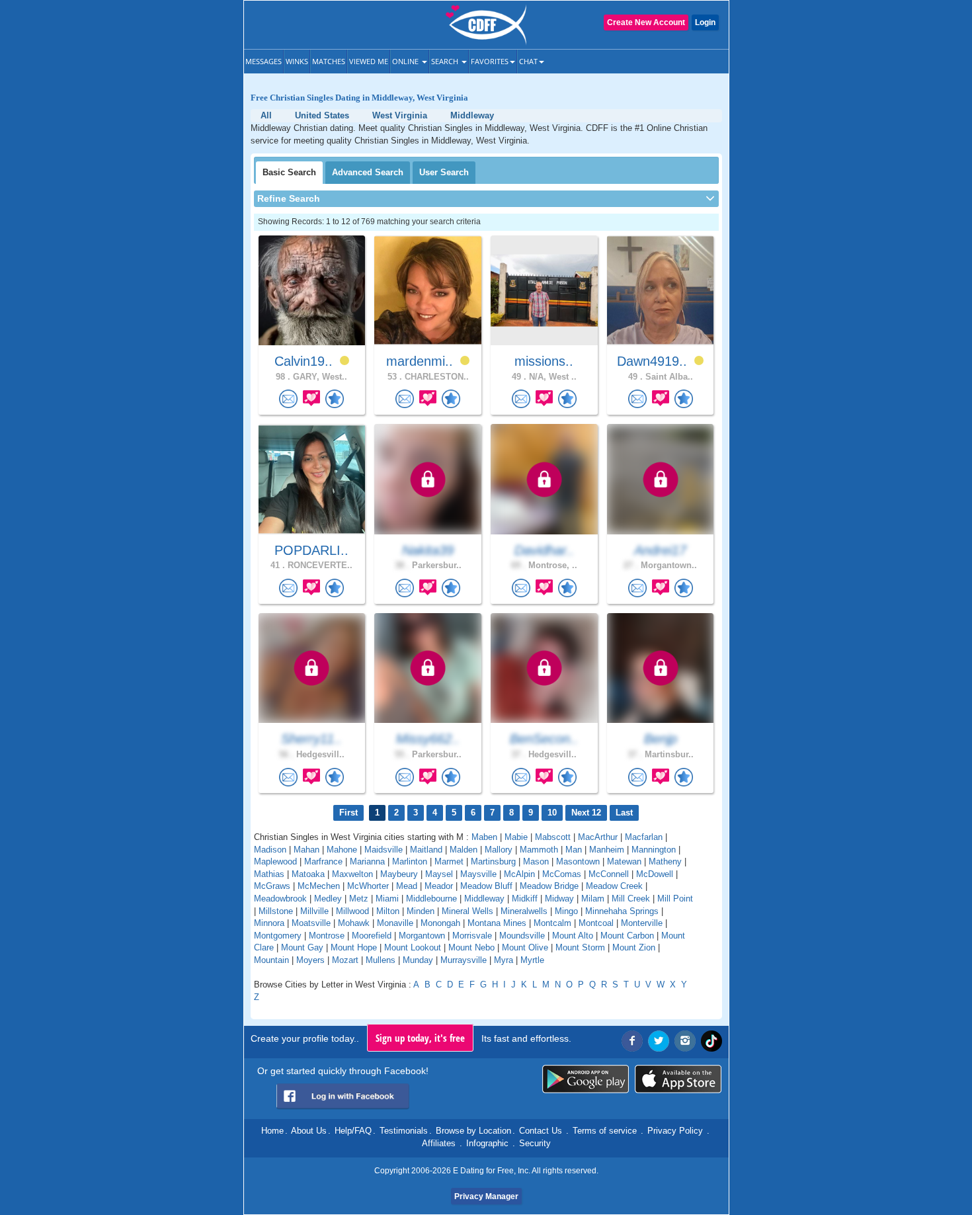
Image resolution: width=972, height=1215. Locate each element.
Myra (503, 960)
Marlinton (409, 861)
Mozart (345, 960)
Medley (328, 898)
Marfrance (323, 861)
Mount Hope (354, 947)
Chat (528, 61)
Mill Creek (631, 898)
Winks (297, 61)
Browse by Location (473, 1131)
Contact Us (540, 1131)
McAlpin (519, 874)
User (444, 172)
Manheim (606, 850)
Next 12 (586, 812)
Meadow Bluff (486, 886)
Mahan (306, 850)
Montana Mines (496, 923)
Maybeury (399, 874)
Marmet (449, 861)
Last (624, 812)
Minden (420, 911)
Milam (592, 898)
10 (552, 812)
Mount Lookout (412, 947)
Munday (418, 960)
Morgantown (422, 936)
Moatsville (311, 923)
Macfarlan (644, 837)
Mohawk (354, 923)
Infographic (487, 1143)
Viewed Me (368, 61)
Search (445, 61)
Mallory (498, 850)
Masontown (578, 861)
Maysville (478, 874)
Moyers (310, 960)
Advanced (367, 172)
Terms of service (605, 1131)
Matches (328, 61)
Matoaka (308, 874)
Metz (358, 898)
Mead (406, 886)
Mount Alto (572, 936)
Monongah (440, 923)
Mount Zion (633, 947)
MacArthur (598, 837)
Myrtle (532, 960)
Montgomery (278, 936)
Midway (559, 898)
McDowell (654, 874)
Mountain (271, 960)
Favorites (489, 61)
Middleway (484, 898)
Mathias (269, 874)
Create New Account (646, 22)
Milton (387, 911)
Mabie (516, 837)
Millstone (276, 911)
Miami (387, 898)
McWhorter (368, 886)
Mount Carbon (627, 936)
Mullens (380, 960)
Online (406, 61)
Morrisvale (472, 936)
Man (573, 850)
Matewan (624, 861)
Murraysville (463, 960)
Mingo (566, 911)
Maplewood (275, 861)
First (348, 812)
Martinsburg (493, 861)
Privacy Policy (675, 1131)
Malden (463, 850)
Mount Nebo (471, 947)
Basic (289, 172)
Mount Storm (580, 947)
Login (705, 22)
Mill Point (675, 898)
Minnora (269, 923)
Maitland (426, 850)
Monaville (395, 923)
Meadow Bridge (549, 886)
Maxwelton (352, 874)
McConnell (608, 874)
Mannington (653, 850)
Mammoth (539, 850)
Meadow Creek (614, 886)
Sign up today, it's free (420, 1037)
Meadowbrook (280, 898)
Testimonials (404, 1131)
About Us (309, 1131)
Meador (439, 886)
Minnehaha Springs (622, 911)
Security (535, 1143)
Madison (270, 850)
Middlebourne (431, 898)
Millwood (352, 911)
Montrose (326, 936)
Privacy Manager (486, 1196)
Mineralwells (524, 911)
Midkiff (525, 898)
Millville (314, 911)
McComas (561, 874)
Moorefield (371, 936)
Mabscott (553, 837)
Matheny (665, 861)
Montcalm (552, 923)
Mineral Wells (467, 911)
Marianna (367, 861)
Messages (263, 61)
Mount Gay (302, 947)
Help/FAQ (353, 1131)
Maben (484, 837)
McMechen (319, 886)
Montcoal (596, 923)
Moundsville (522, 936)
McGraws (272, 886)
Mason (536, 861)
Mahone (342, 850)
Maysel (439, 874)
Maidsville (383, 850)
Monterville (642, 923)
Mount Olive (525, 947)
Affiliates (439, 1143)
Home (272, 1131)
